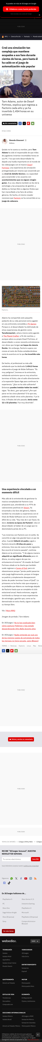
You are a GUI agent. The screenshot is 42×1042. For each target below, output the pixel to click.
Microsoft (25, 912)
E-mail (32, 123)
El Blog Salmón (27, 998)
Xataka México (8, 1016)
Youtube (26, 878)
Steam (26, 507)
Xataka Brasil (7, 1019)
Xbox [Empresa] (8, 917)
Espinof (24, 971)
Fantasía (27, 36)
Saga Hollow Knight (10, 912)
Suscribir (35, 859)
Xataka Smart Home (9, 963)
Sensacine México (28, 1019)
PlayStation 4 (26, 908)
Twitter (24, 123)
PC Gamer (32, 324)
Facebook (20, 123)
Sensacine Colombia (28, 1023)
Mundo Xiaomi (7, 966)
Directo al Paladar (9, 983)
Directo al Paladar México (11, 1026)
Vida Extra (25, 956)
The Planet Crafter (11, 336)
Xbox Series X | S (28, 899)
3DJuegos (25, 953)
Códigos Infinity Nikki (26, 842)
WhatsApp (11, 878)
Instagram (30, 878)
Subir (33, 941)
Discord (4, 882)
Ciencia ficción (16, 36)
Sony (4, 921)
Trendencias (7, 998)
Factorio (17, 198)
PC (4, 904)
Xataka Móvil (7, 956)
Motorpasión (26, 983)
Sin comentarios (11, 123)
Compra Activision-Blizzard (29, 922)
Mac (34, 646)
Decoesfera (6, 1001)
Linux (29, 646)
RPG (6, 36)
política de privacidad (31, 866)
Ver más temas (8, 931)
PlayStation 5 (7, 899)
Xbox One (6, 908)
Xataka (5, 953)
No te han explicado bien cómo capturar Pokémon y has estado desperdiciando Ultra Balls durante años (19, 625)
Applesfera (6, 960)
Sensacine (25, 968)
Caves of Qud (21, 568)
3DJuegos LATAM (27, 1016)
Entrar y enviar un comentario (22, 739)
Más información (33, 1040)
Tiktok (9, 882)
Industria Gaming (28, 904)
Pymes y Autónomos (28, 1001)
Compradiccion (8, 1004)
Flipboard (28, 123)
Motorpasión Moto (28, 986)
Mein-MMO (10, 610)
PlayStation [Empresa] (30, 917)
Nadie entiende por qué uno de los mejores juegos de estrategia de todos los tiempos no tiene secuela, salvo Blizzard (21, 638)
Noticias (13, 646)
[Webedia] (9, 942)
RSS (35, 878)
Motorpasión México (28, 1026)
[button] (18, 140)
